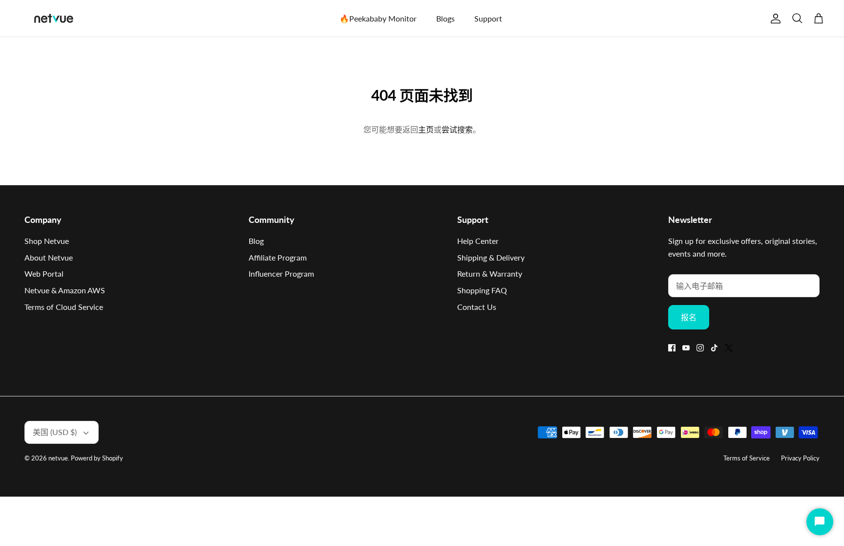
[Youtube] (686, 347)
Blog (256, 240)
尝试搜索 (457, 129)
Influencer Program (281, 273)
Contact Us (476, 306)
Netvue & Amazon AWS (64, 290)
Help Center (478, 240)
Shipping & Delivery (491, 257)
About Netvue (48, 257)
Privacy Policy (800, 458)
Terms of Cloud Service (63, 306)
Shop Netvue (46, 240)
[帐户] (773, 18)
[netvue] (54, 18)
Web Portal (43, 273)
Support (488, 18)
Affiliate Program (278, 257)
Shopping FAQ (482, 290)
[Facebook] (671, 347)
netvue (58, 458)
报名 (688, 317)
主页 (426, 129)
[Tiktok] (714, 347)
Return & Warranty (489, 273)
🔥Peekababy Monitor (378, 18)
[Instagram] (700, 347)
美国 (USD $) (55, 432)
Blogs (445, 18)
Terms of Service (746, 458)
